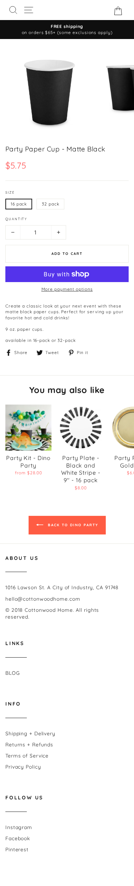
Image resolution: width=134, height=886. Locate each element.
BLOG (12, 673)
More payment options (67, 289)
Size (10, 192)
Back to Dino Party (72, 524)
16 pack (19, 204)
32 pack (50, 204)
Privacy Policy (23, 767)
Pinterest (17, 849)
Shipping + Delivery (30, 733)
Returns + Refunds (29, 744)
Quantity (16, 219)
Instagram (18, 827)
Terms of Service (27, 755)
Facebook (17, 838)
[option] (67, 29)
